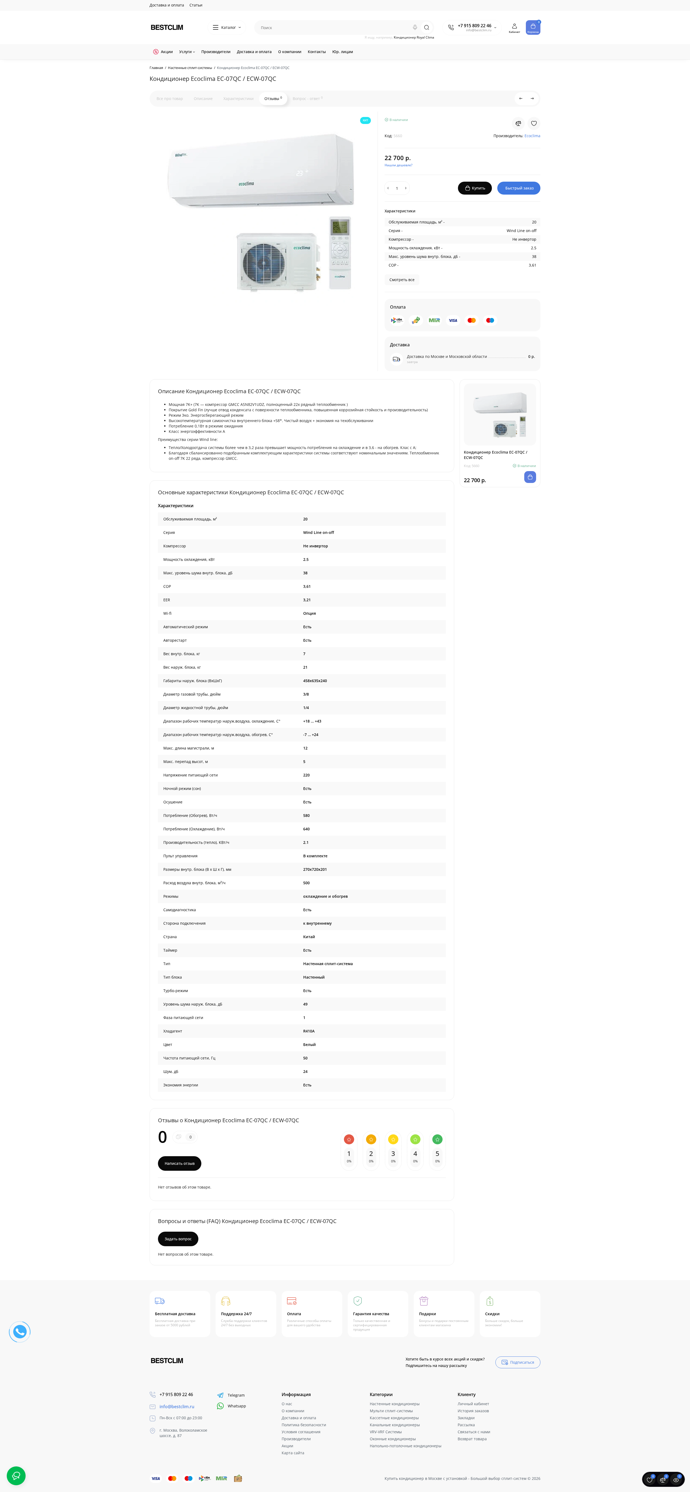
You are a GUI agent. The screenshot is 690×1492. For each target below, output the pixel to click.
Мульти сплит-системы (391, 1410)
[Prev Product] (521, 98)
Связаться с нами (474, 1431)
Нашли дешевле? (398, 165)
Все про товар (170, 98)
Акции (287, 1445)
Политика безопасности (304, 1424)
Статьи (195, 5)
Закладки (466, 1417)
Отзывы (273, 98)
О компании (293, 1410)
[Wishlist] (533, 123)
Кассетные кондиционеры (394, 1417)
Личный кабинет (473, 1403)
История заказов (473, 1410)
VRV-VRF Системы (386, 1431)
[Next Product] (532, 98)
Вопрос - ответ (308, 98)
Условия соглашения (301, 1431)
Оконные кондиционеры (393, 1438)
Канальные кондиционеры (395, 1424)
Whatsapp (237, 1405)
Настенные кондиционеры (395, 1403)
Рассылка (466, 1424)
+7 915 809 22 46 (474, 25)
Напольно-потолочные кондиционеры (405, 1445)
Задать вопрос (178, 1238)
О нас (287, 1403)
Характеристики (238, 98)
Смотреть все (402, 279)
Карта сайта (293, 1452)
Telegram (236, 1395)
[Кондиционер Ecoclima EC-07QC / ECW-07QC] (260, 211)
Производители (296, 1438)
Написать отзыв (180, 1163)
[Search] (415, 27)
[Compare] (518, 123)
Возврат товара (472, 1438)
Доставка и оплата (167, 5)
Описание (203, 98)
